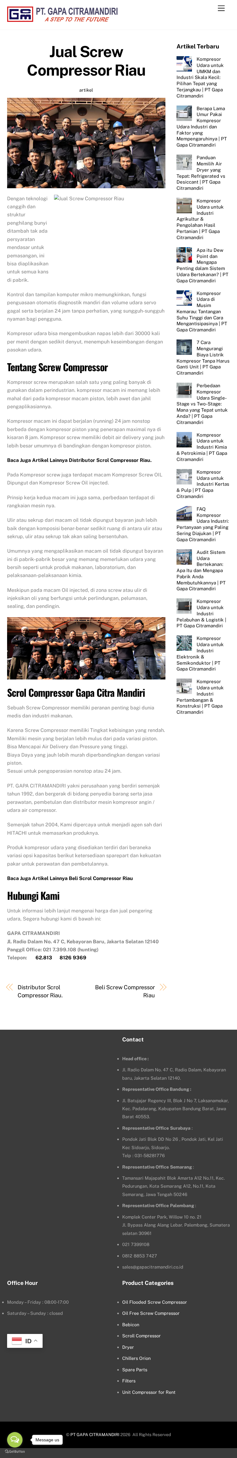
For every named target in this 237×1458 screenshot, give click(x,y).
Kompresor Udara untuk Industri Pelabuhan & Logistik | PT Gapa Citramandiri (201, 613)
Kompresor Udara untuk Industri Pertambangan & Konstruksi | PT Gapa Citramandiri (200, 697)
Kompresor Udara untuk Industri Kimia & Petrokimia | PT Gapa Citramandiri (202, 447)
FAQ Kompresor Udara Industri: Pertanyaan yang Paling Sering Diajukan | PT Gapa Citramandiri (203, 524)
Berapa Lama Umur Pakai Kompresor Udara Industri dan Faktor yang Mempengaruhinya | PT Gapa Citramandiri (202, 127)
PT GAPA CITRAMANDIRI (94, 1434)
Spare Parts (134, 1369)
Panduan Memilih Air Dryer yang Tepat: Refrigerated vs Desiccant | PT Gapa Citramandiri (201, 173)
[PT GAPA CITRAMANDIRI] (62, 18)
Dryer (128, 1347)
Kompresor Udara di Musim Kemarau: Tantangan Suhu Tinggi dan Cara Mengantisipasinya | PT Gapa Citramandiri (202, 312)
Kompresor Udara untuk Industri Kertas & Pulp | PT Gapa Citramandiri (203, 484)
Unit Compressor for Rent (149, 1392)
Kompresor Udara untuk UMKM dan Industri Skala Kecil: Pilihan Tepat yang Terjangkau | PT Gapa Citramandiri (200, 77)
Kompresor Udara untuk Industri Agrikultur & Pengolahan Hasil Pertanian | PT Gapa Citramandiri (200, 219)
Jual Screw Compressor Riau (86, 61)
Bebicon (130, 1324)
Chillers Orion (136, 1358)
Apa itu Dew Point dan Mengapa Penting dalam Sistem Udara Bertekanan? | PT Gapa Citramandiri (202, 265)
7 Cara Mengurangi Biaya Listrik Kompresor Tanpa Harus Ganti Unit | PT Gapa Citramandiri (203, 358)
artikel (86, 90)
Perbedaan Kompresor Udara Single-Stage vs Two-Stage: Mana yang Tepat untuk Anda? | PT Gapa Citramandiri (202, 404)
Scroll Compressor (141, 1335)
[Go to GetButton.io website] (15, 1452)
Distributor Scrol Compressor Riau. (40, 991)
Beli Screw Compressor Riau (125, 991)
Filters (128, 1380)
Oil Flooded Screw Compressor (154, 1302)
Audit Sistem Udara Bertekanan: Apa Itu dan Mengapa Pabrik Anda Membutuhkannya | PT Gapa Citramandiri (201, 571)
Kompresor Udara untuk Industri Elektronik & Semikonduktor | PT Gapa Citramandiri (200, 653)
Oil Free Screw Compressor (151, 1313)
